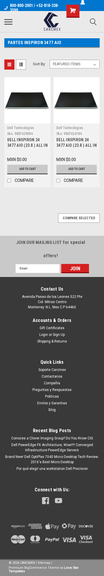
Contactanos (52, 376)
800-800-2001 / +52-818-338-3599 (34, 7)
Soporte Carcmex (52, 370)
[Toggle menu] (8, 22)
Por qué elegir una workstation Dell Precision (52, 469)
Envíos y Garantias (52, 403)
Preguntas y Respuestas (52, 390)
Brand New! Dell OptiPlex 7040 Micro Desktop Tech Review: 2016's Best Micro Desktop (52, 459)
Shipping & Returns (52, 341)
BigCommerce (35, 568)
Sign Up (59, 335)
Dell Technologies (20, 128)
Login (43, 335)
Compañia (52, 383)
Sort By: (39, 64)
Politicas (52, 396)
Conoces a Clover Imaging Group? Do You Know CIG (52, 438)
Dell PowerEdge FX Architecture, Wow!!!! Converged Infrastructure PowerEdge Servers (52, 447)
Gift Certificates (52, 328)
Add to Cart (27, 169)
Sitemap (44, 563)
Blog (52, 410)
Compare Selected (79, 218)
